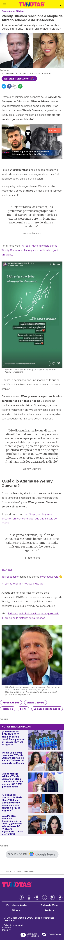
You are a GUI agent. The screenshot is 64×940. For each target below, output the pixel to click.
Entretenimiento (16, 905)
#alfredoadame (10, 576)
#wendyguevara (49, 576)
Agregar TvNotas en (17, 78)
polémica (7, 708)
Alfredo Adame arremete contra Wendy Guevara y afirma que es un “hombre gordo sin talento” (30, 250)
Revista (49, 910)
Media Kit (6, 930)
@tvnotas (7, 569)
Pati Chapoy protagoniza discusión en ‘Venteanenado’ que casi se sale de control (29, 519)
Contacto (6, 927)
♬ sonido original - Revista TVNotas (22, 583)
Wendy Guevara (35, 702)
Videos (16, 910)
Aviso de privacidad (13, 925)
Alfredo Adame (10, 702)
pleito (23, 708)
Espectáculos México (12, 11)
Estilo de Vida (49, 905)
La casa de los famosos (47, 708)
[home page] (32, 4)
